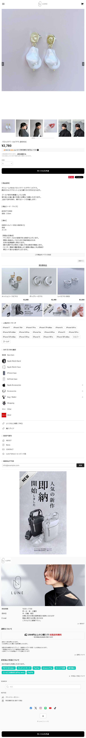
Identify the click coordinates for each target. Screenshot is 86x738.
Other (9, 409)
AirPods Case (12, 379)
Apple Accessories (14, 385)
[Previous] (3, 64)
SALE (9, 415)
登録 (80, 465)
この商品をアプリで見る (43, 255)
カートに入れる (43, 171)
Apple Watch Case (14, 367)
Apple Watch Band (14, 361)
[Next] (83, 64)
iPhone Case (12, 373)
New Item (10, 355)
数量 (3, 160)
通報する (81, 261)
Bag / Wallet (11, 397)
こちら (24, 620)
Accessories (11, 391)
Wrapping (10, 403)
